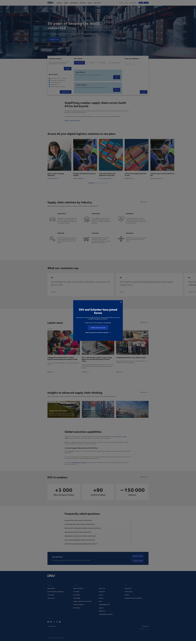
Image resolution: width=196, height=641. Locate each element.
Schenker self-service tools (98, 328)
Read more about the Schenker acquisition (97, 332)
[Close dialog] (121, 302)
